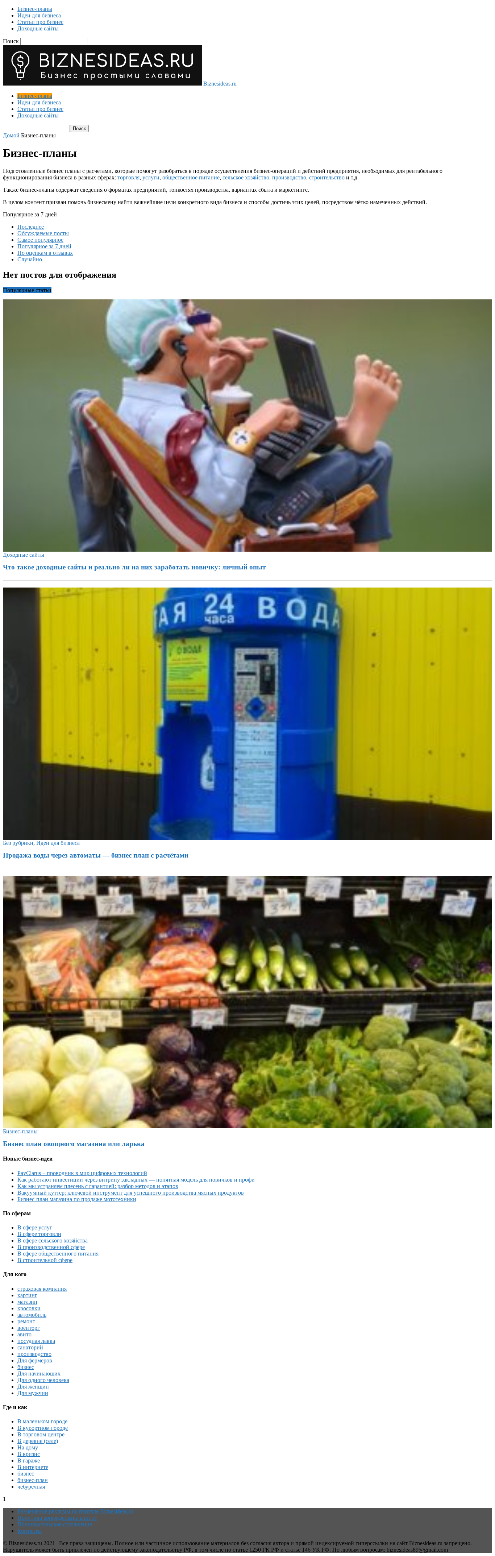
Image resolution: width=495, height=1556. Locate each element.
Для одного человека (43, 1380)
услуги (150, 177)
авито (24, 1334)
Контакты (29, 1531)
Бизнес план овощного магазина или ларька (74, 1144)
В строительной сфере (44, 1260)
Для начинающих (39, 1373)
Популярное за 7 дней (44, 246)
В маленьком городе (42, 1421)
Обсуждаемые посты (43, 233)
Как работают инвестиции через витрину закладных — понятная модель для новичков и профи (136, 1180)
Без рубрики (18, 843)
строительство (327, 177)
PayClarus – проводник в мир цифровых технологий (82, 1173)
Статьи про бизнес (40, 22)
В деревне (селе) (37, 1441)
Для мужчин (32, 1393)
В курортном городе (42, 1428)
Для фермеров (34, 1360)
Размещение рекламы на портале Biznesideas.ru (75, 1511)
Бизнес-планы (34, 9)
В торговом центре (41, 1434)
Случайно (29, 259)
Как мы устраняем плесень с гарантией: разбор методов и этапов (97, 1186)
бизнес (25, 1367)
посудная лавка (36, 1341)
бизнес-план (32, 1480)
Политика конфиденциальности (57, 1518)
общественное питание (191, 177)
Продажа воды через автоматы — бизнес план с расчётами (95, 855)
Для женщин (33, 1386)
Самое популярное (40, 240)
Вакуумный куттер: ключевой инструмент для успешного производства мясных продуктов (130, 1193)
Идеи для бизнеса (39, 15)
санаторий (30, 1347)
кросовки (29, 1308)
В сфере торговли (39, 1234)
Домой (11, 135)
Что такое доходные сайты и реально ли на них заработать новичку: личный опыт (134, 567)
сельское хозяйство (245, 177)
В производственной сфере (51, 1247)
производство (289, 177)
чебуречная (31, 1487)
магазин (27, 1302)
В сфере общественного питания (58, 1253)
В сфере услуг (34, 1227)
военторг (28, 1328)
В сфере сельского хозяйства (52, 1240)
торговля (128, 177)
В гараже (28, 1460)
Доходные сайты (38, 28)
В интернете (32, 1467)
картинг (27, 1295)
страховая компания (42, 1289)
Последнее (30, 227)
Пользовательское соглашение (54, 1524)
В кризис (28, 1454)
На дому (27, 1447)
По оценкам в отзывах (45, 253)
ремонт (26, 1321)
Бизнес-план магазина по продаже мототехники (76, 1199)
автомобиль (31, 1315)
